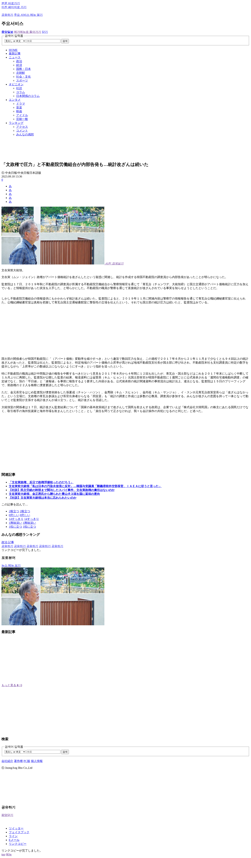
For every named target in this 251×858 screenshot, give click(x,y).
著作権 (18, 761)
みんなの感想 (25, 134)
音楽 (19, 107)
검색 (65, 41)
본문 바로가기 (10, 3)
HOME (13, 50)
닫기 (45, 31)
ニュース (15, 57)
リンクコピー (17, 843)
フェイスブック (19, 832)
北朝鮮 (20, 72)
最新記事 (15, 53)
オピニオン (16, 84)
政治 (19, 61)
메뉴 (9, 854)
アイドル (22, 115)
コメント (22, 130)
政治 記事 (7, 542)
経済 (19, 65)
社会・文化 (23, 76)
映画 (19, 111)
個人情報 (37, 761)
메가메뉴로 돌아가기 (27, 31)
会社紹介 (7, 761)
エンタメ (15, 99)
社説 (19, 88)
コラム (20, 92)
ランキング (16, 122)
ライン (13, 836)
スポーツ (22, 80)
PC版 (27, 761)
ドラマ (20, 103)
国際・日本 (23, 68)
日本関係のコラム (28, 95)
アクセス (22, 126)
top (3, 854)
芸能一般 (22, 119)
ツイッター (16, 828)
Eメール (14, 839)
